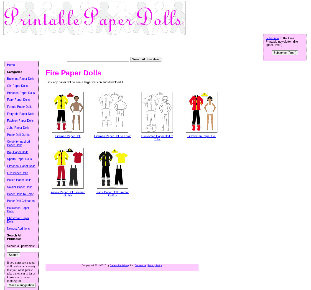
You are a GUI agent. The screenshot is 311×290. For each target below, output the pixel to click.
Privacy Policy (155, 265)
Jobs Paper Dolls (18, 127)
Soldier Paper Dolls (19, 187)
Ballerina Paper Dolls (21, 78)
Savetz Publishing (119, 265)
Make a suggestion (21, 285)
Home (11, 65)
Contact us (140, 265)
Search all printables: (21, 246)
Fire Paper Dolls (17, 173)
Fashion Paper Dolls (20, 120)
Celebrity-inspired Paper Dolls (18, 143)
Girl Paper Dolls (17, 85)
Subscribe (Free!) (284, 52)
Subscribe (272, 38)
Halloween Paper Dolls (18, 209)
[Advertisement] (87, 46)
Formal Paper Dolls (19, 106)
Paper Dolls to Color (20, 194)
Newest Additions (18, 228)
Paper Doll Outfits (19, 134)
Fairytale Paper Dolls (21, 113)
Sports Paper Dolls (19, 159)
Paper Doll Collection (21, 201)
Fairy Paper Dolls (18, 99)
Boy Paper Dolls (17, 152)
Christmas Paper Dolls (18, 219)
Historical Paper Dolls (21, 166)
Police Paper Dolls (19, 180)
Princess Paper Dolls (21, 93)
